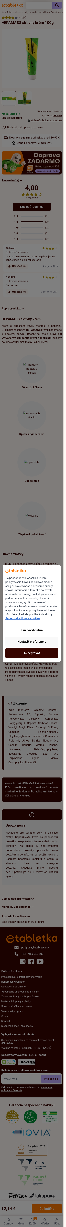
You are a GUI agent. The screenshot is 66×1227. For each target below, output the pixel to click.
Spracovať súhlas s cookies (22, 618)
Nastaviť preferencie (31, 641)
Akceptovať (32, 653)
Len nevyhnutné (32, 630)
